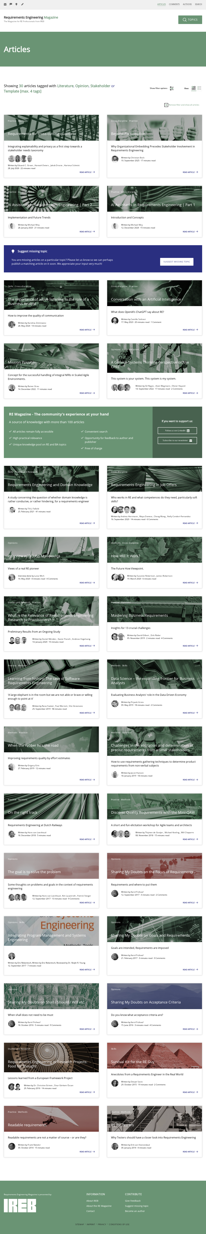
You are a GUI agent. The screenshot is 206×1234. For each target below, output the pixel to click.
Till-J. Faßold (33, 508)
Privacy (102, 1224)
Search (198, 4)
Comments (174, 4)
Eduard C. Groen (26, 165)
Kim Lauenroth (69, 895)
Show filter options (159, 88)
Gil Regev (149, 386)
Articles (161, 4)
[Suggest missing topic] (16, 4)
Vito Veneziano (76, 706)
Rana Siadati (48, 706)
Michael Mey (34, 224)
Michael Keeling (172, 832)
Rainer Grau (33, 386)
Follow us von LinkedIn (175, 430)
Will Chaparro (187, 832)
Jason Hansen (137, 772)
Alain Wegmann (163, 386)
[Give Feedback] (11, 4)
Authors (187, 4)
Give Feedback (132, 1200)
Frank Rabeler (34, 1144)
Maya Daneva (146, 516)
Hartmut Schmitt (72, 165)
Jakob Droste (57, 165)
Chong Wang (160, 516)
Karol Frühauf (137, 892)
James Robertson (164, 575)
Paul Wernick (61, 706)
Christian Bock (137, 157)
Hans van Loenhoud (37, 832)
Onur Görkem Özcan (63, 1085)
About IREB (92, 1200)
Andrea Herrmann (129, 516)
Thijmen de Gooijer (154, 832)
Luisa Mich (39, 575)
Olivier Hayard (178, 386)
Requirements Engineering (31, 19)
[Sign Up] (5, 4)
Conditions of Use (119, 1224)
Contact (90, 1211)
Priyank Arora (137, 702)
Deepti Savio (137, 1081)
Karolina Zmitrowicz (37, 323)
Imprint (91, 1224)
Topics (192, 19)
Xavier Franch (64, 639)
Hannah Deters (42, 165)
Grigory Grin (33, 765)
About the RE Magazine (99, 1205)
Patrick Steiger (84, 895)
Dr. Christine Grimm (43, 1085)
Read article (86, 172)
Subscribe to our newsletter (175, 440)
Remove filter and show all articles (183, 104)
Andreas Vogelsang (81, 639)
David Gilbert (143, 635)
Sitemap (79, 1224)
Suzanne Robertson (146, 575)
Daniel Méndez (49, 639)
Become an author (135, 1211)
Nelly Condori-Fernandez (179, 516)
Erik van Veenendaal (140, 1144)
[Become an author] (22, 4)
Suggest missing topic (177, 261)
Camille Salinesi (138, 319)
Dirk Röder (156, 635)
